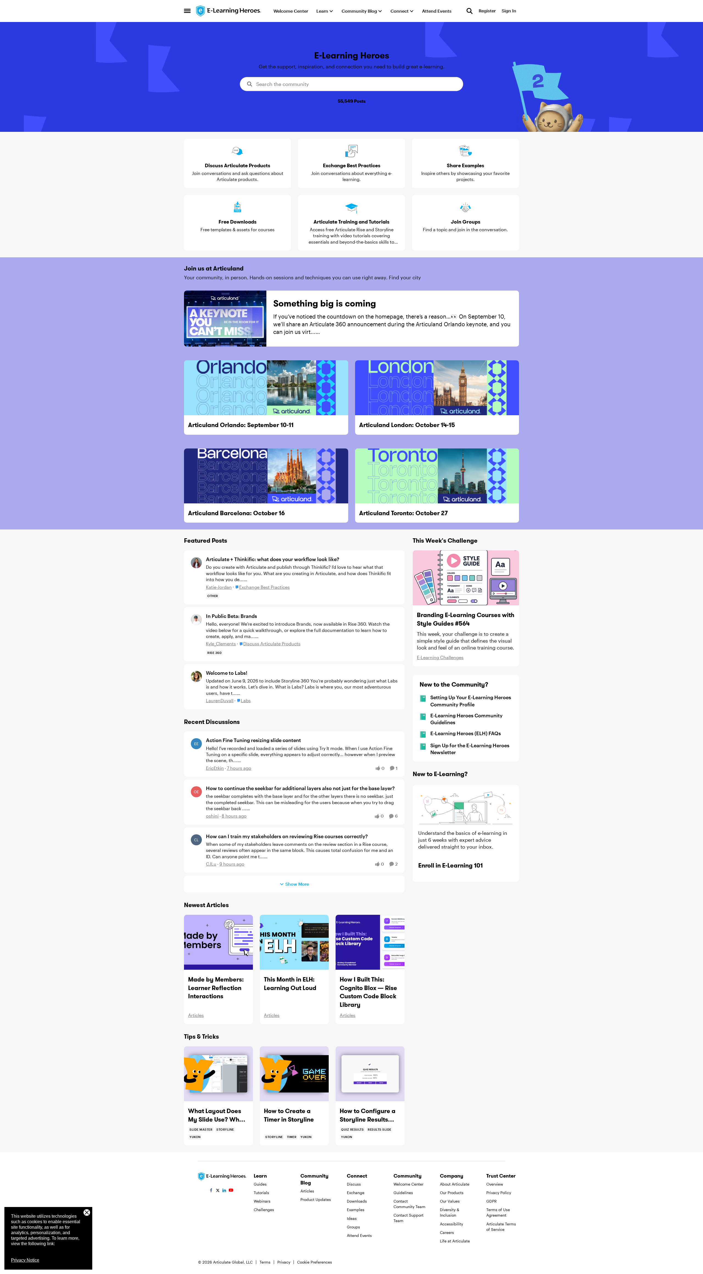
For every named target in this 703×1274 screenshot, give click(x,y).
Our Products (452, 1192)
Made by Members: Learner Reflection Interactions (216, 987)
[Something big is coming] (225, 319)
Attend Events (359, 1235)
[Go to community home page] (228, 10)
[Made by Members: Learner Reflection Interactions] (218, 942)
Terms (265, 1262)
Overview (494, 1184)
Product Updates (315, 1199)
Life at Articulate (455, 1241)
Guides (260, 1184)
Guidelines (403, 1192)
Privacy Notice (25, 1260)
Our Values (450, 1201)
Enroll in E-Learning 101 (450, 865)
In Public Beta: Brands (231, 616)
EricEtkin (215, 768)
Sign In (509, 10)
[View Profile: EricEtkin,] (196, 743)
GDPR (491, 1201)
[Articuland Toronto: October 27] (437, 475)
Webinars (262, 1201)
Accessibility (451, 1224)
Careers (447, 1232)
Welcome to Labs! (226, 673)
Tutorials (261, 1192)
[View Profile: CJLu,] (196, 839)
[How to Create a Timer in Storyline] (294, 1073)
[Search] (469, 11)
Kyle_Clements (221, 643)
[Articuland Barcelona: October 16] (266, 475)
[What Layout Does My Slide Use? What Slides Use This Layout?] (218, 1073)
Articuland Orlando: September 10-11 (241, 425)
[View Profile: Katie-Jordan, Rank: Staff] (196, 562)
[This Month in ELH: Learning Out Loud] (294, 942)
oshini (212, 815)
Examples (355, 1209)
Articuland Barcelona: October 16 (236, 513)
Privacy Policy (498, 1192)
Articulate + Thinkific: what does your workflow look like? (272, 559)
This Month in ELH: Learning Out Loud (290, 983)
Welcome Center (408, 1184)
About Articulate (454, 1184)
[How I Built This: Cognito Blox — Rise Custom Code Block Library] (370, 942)
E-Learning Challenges (440, 657)
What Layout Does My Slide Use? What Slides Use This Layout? (216, 1115)
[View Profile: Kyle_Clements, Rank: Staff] (196, 619)
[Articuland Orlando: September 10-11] (266, 387)
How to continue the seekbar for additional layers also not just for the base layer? (300, 788)
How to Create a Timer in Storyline (289, 1115)
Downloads (357, 1201)
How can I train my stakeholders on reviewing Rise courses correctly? (287, 836)
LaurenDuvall (219, 700)
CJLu (211, 863)
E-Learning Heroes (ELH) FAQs (465, 733)
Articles (196, 1015)
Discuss (354, 1184)
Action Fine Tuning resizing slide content (253, 740)
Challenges (264, 1209)
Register (487, 10)
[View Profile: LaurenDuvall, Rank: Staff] (196, 676)
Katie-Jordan (219, 587)
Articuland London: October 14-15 (407, 425)
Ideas (352, 1218)
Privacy (283, 1262)
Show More (297, 883)
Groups (353, 1227)
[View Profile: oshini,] (196, 791)
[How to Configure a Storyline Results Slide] (370, 1073)
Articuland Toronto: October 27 (403, 513)
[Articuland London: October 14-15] (437, 387)
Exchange (355, 1192)
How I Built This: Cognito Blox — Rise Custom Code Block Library (368, 991)
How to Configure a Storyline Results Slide (367, 1115)
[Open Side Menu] (187, 11)
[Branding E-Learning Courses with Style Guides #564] (466, 577)
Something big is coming (324, 303)
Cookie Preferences (314, 1262)
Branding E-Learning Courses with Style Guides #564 (465, 619)
